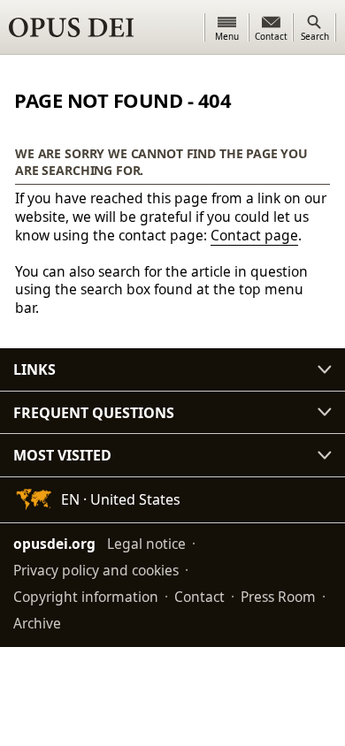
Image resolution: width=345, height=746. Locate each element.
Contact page (254, 235)
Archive (37, 623)
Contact (199, 596)
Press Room (278, 596)
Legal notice (146, 543)
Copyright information (85, 596)
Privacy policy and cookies (96, 570)
